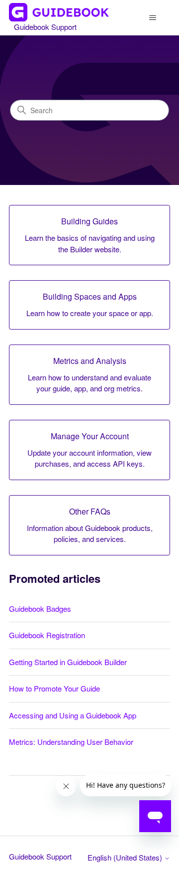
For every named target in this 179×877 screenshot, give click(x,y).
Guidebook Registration (47, 635)
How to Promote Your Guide (54, 688)
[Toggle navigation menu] (152, 18)
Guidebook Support (40, 856)
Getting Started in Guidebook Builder (68, 662)
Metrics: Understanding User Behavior (71, 741)
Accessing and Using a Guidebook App (72, 715)
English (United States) (126, 857)
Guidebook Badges (40, 608)
